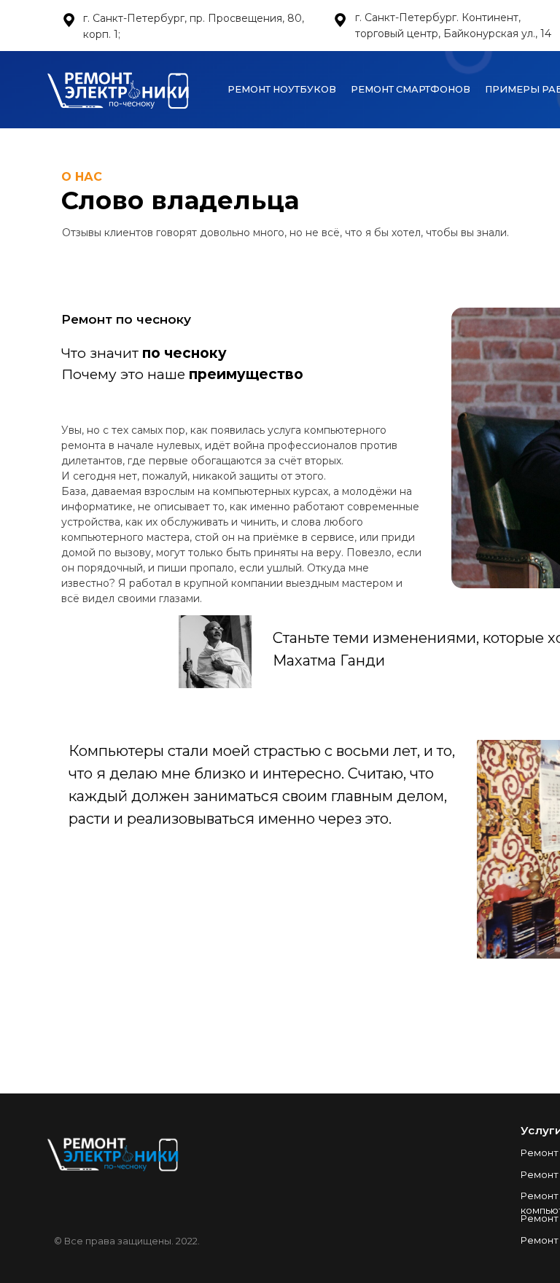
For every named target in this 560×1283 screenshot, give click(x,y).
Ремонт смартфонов (410, 89)
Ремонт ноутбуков (282, 89)
